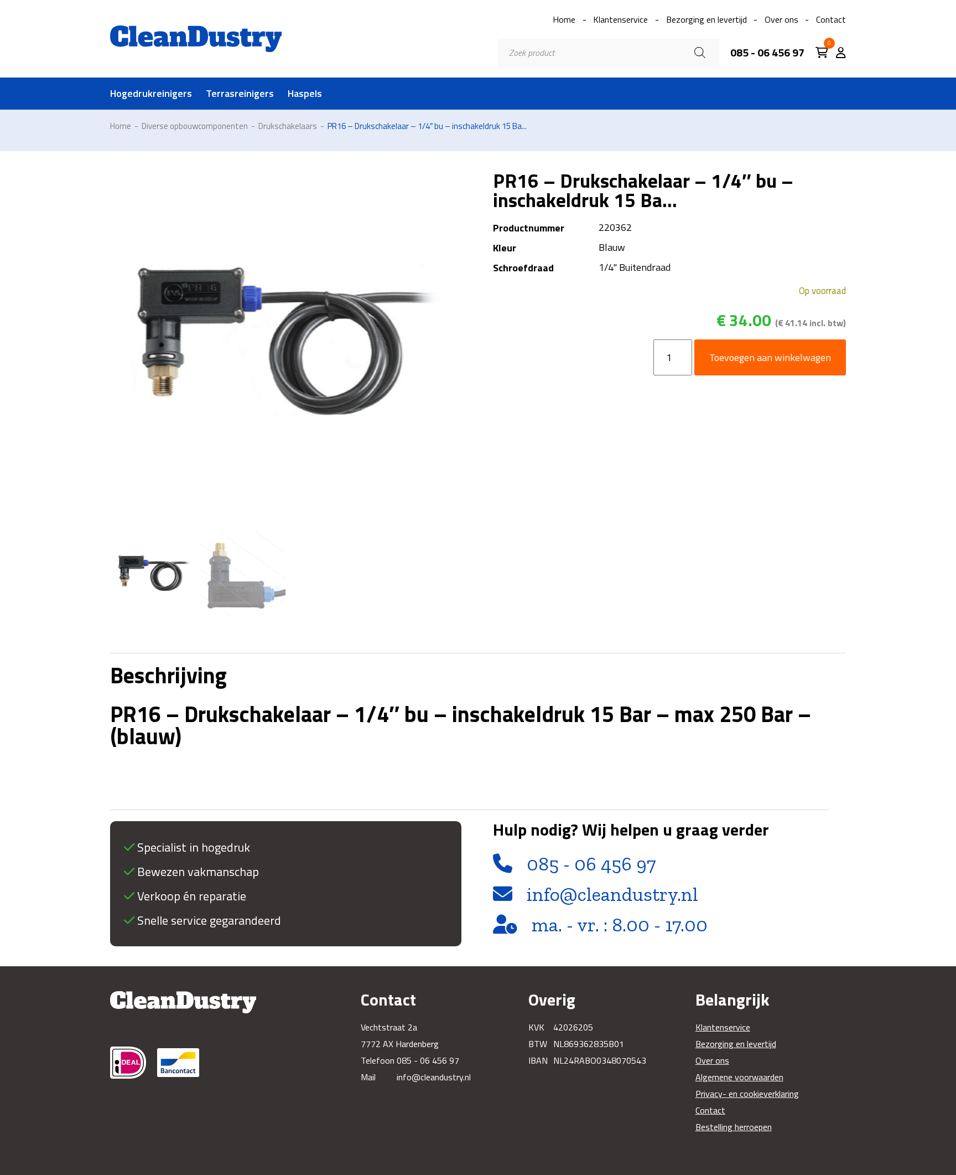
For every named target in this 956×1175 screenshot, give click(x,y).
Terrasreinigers (240, 94)
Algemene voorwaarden (739, 1077)
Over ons (781, 19)
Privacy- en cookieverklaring (747, 1093)
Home (564, 19)
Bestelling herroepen (733, 1126)
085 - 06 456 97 (767, 52)
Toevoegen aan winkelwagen (770, 357)
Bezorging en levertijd (706, 19)
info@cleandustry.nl (612, 894)
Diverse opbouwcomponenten (195, 126)
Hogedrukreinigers (151, 94)
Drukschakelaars (287, 126)
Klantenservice (620, 19)
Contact (831, 19)
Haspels (305, 94)
